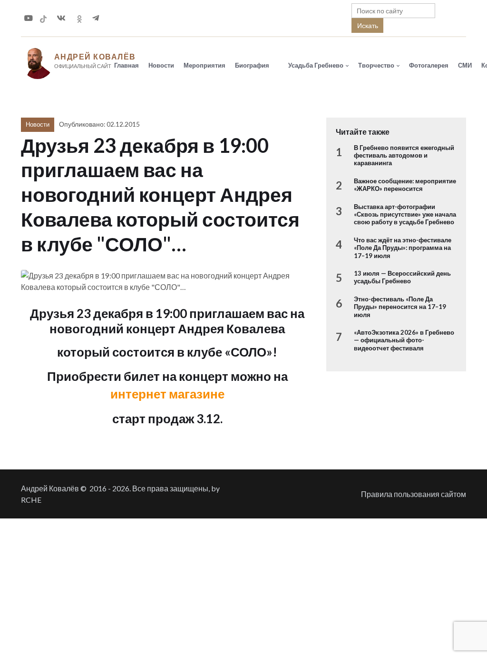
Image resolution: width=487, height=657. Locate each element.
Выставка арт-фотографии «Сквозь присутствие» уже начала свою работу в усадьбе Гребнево (405, 214)
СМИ (465, 65)
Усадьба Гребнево (315, 65)
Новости (161, 65)
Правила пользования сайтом (413, 493)
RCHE (31, 499)
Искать (367, 25)
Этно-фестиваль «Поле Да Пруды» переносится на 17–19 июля (400, 307)
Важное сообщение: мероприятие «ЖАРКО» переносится (405, 184)
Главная (126, 65)
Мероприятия (204, 65)
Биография (252, 65)
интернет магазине (167, 393)
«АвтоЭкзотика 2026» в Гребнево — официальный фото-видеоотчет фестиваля (404, 340)
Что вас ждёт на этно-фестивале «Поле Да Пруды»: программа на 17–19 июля (402, 247)
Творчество (376, 65)
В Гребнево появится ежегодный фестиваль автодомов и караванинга (404, 155)
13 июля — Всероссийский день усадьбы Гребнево (402, 277)
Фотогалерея (428, 65)
